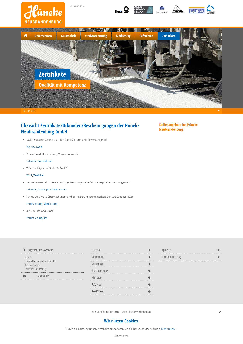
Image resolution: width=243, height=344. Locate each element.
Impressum (166, 250)
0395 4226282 (46, 250)
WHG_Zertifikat (35, 175)
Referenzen (146, 36)
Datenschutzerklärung (171, 257)
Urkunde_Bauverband (39, 161)
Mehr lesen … (169, 328)
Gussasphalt (68, 36)
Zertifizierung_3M (36, 218)
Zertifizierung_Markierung (41, 203)
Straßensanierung (96, 36)
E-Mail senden (42, 276)
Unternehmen (43, 36)
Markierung (123, 36)
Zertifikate (168, 36)
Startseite (25, 36)
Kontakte (31, 111)
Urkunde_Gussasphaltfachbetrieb (46, 189)
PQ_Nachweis (34, 147)
